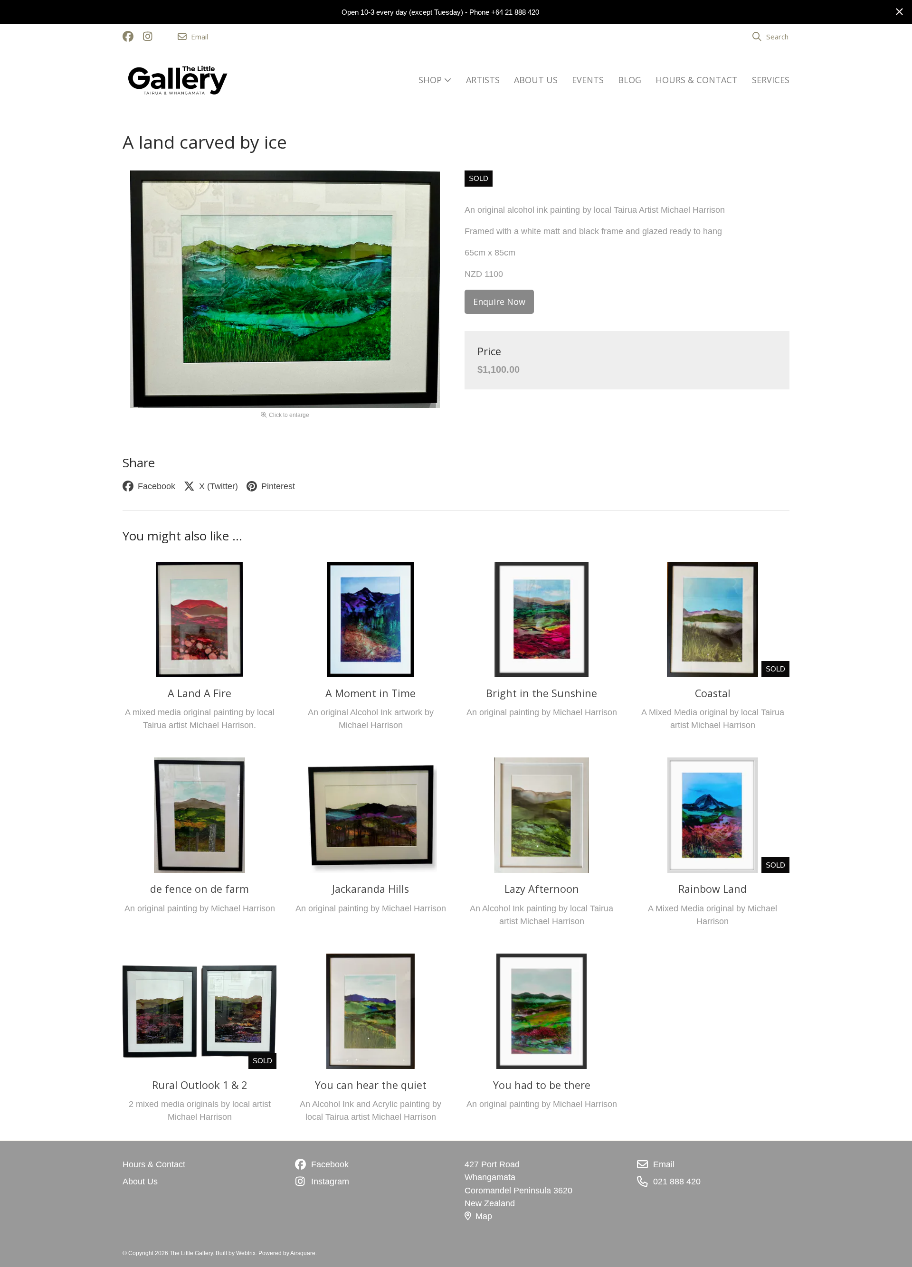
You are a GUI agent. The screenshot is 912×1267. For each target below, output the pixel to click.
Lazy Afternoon (541, 889)
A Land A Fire (199, 693)
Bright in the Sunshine (541, 693)
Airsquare (302, 1253)
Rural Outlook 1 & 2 (199, 1085)
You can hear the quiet (371, 1085)
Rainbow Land (712, 889)
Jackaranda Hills (370, 889)
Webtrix (246, 1253)
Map (483, 1216)
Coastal (713, 693)
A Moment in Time (370, 693)
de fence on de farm (199, 889)
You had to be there (541, 1085)
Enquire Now (499, 301)
